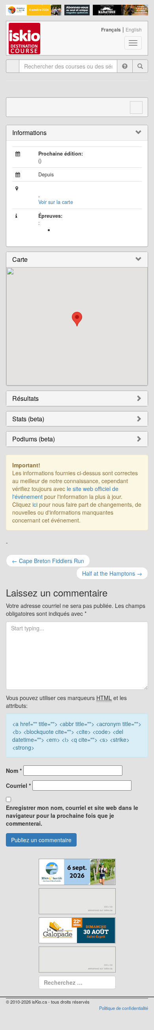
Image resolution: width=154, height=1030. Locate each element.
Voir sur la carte (55, 202)
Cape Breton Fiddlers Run (48, 561)
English (134, 29)
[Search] (140, 66)
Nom (14, 770)
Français (111, 29)
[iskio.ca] (25, 31)
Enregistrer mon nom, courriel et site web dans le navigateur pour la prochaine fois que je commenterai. (72, 815)
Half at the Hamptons (112, 573)
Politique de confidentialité (123, 1008)
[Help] (125, 66)
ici (35, 504)
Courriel (18, 785)
